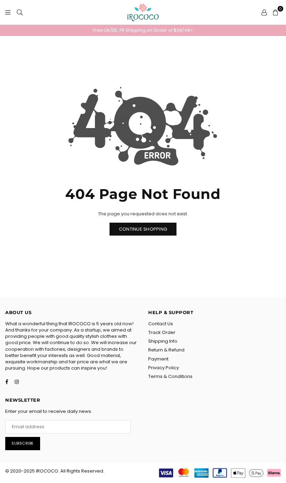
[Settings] (264, 12)
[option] (143, 30)
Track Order (161, 332)
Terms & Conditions (170, 376)
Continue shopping (143, 229)
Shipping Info (163, 341)
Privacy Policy (163, 367)
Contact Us (160, 323)
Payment (158, 359)
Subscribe (23, 443)
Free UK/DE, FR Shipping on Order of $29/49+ (143, 30)
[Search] (20, 12)
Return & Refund (166, 350)
